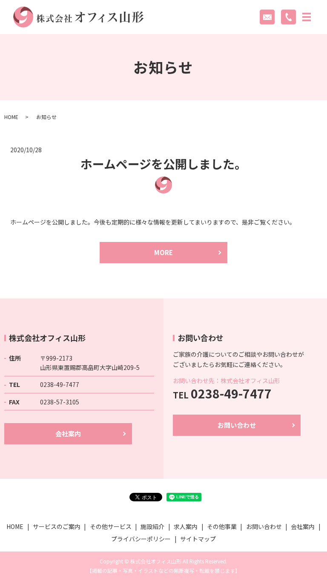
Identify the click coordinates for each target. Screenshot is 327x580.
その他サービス (111, 526)
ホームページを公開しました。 (163, 163)
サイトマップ (198, 539)
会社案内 (68, 433)
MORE (163, 252)
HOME (11, 116)
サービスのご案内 (56, 526)
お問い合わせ (237, 425)
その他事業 (222, 526)
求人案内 (186, 526)
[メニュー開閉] (306, 17)
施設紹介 (152, 526)
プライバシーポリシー (141, 539)
